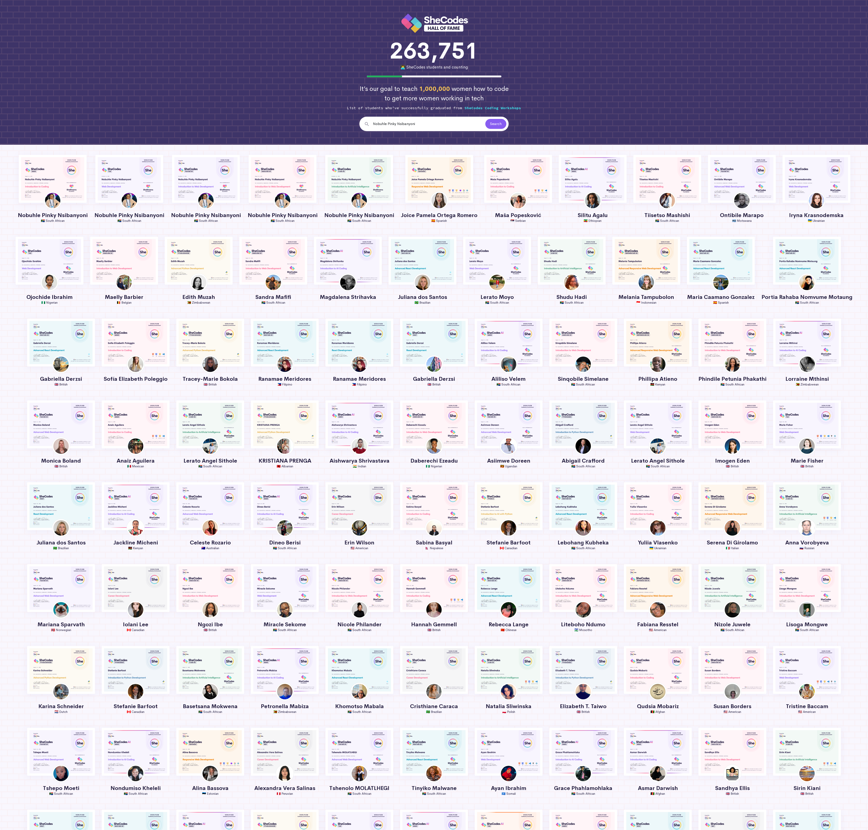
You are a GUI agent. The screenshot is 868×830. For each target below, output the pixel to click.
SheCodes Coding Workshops (493, 108)
